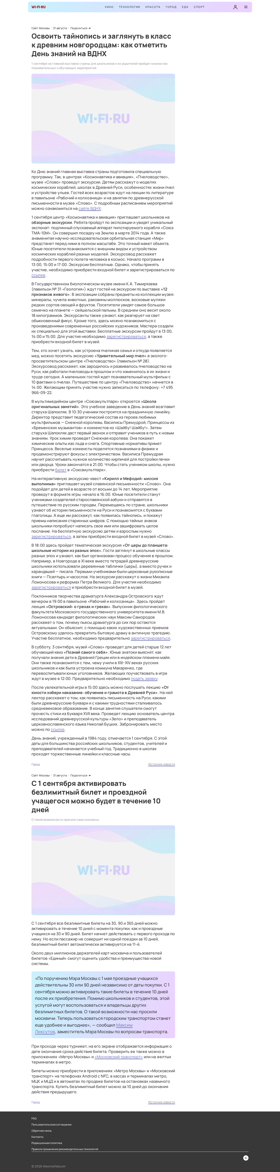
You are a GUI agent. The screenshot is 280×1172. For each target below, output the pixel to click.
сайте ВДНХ (90, 208)
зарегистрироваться (126, 336)
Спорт (199, 7)
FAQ (34, 1118)
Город (171, 7)
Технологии (129, 7)
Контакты (37, 1137)
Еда (185, 7)
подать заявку (144, 678)
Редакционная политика (47, 1143)
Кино (109, 7)
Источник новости (161, 764)
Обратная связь (42, 1131)
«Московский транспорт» (118, 1056)
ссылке (38, 275)
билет (60, 469)
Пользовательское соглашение (52, 1124)
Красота (153, 7)
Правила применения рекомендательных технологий (65, 1149)
